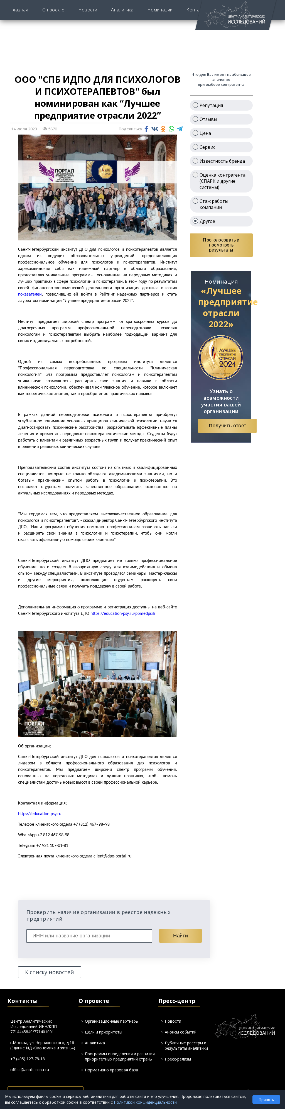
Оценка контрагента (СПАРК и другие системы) (222, 181)
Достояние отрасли (189, 17)
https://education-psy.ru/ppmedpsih (122, 613)
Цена (205, 133)
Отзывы (208, 119)
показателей (30, 294)
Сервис (207, 147)
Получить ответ (227, 425)
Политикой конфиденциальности (145, 1102)
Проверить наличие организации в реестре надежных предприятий (98, 915)
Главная (19, 10)
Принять (266, 1099)
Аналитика (122, 10)
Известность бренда (222, 161)
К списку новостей (49, 972)
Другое (207, 221)
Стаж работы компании (214, 204)
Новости (87, 10)
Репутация (211, 105)
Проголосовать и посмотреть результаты (221, 245)
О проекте (53, 10)
